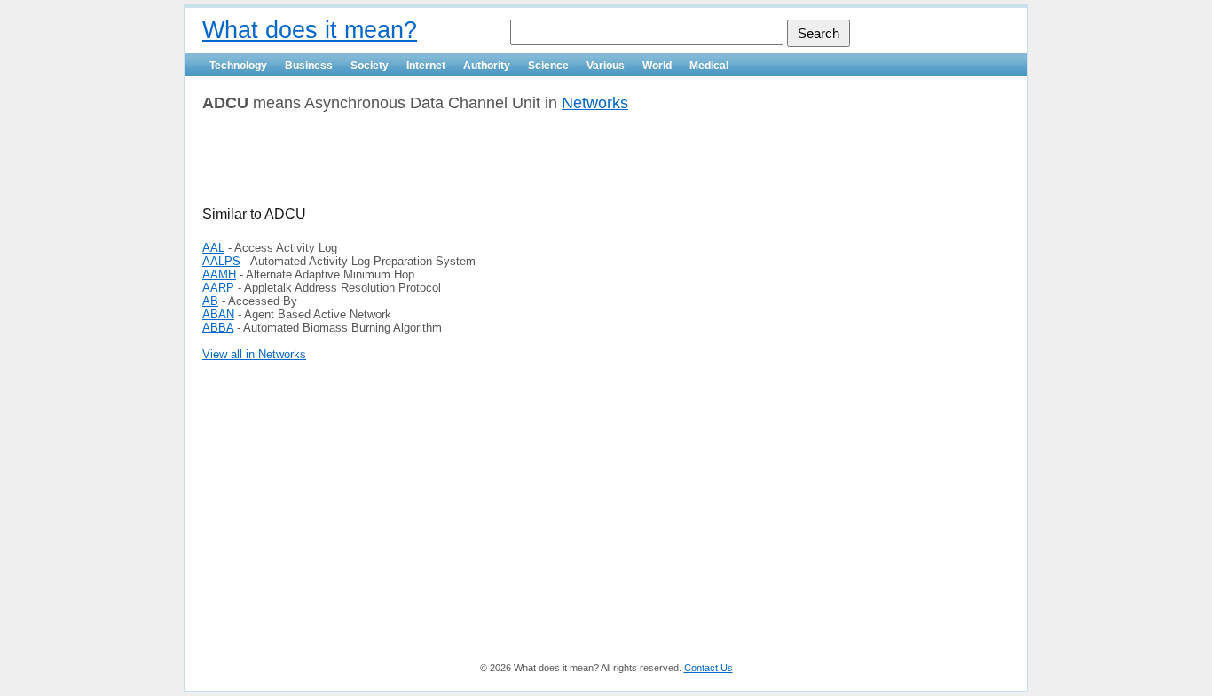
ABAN (218, 314)
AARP (218, 287)
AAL (213, 247)
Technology (238, 65)
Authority (486, 65)
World (657, 65)
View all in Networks (254, 354)
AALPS (221, 261)
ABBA (217, 327)
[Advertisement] (410, 165)
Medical (708, 65)
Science (548, 65)
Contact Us (708, 667)
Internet (425, 65)
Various (605, 65)
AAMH (219, 274)
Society (369, 65)
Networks (595, 103)
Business (309, 65)
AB (210, 301)
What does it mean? (309, 30)
